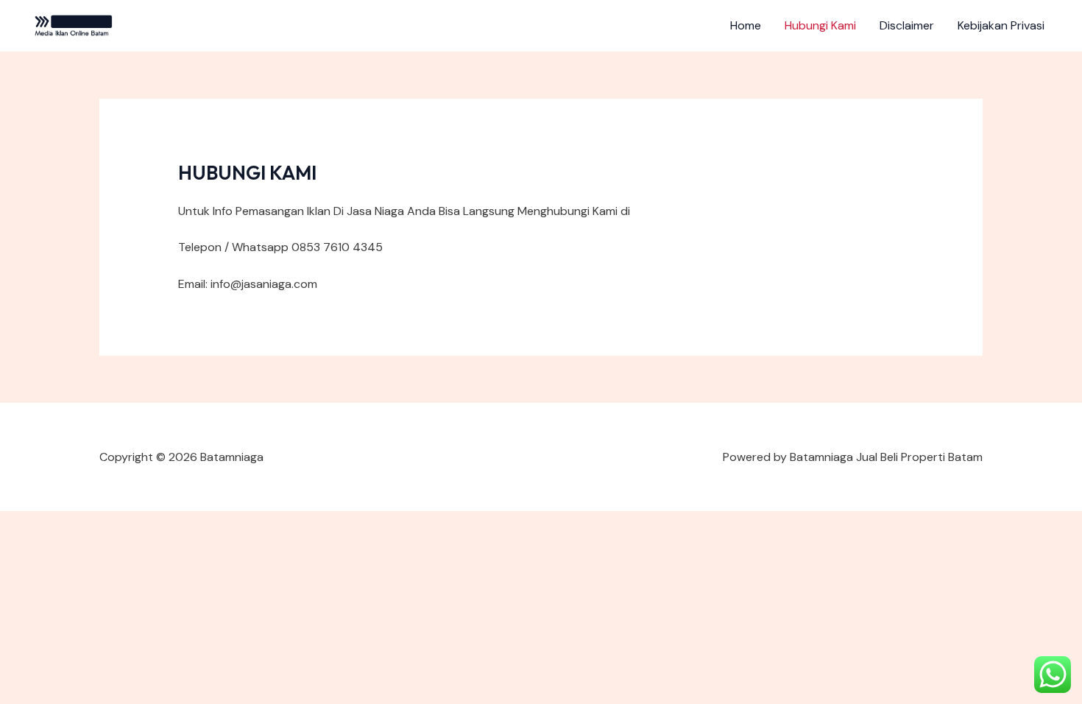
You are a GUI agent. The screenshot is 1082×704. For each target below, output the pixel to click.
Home (745, 25)
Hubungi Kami (820, 25)
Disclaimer (907, 25)
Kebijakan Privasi (1001, 25)
